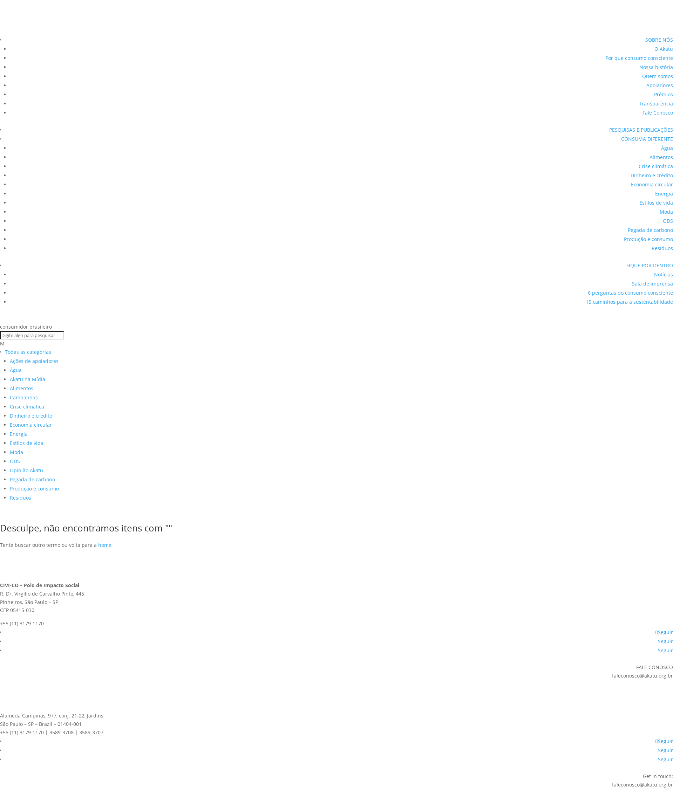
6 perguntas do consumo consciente (630, 292)
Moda (666, 211)
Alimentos (661, 157)
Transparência (656, 103)
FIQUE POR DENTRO (649, 265)
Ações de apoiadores (34, 361)
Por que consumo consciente (639, 58)
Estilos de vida (656, 202)
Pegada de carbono (650, 230)
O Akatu (663, 49)
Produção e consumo (648, 239)
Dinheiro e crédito (652, 175)
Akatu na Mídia (27, 379)
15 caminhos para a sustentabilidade (629, 301)
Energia (664, 193)
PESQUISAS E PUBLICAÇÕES (641, 129)
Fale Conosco (658, 112)
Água (667, 148)
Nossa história (656, 67)
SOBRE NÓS (659, 39)
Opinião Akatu (26, 470)
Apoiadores (659, 85)
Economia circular (652, 184)
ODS (668, 221)
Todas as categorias (28, 352)
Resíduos (662, 248)
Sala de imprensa (652, 283)
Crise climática (656, 166)
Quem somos (657, 76)
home (104, 545)
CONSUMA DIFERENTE (647, 139)
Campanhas (24, 397)
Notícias (663, 274)
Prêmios (663, 94)
